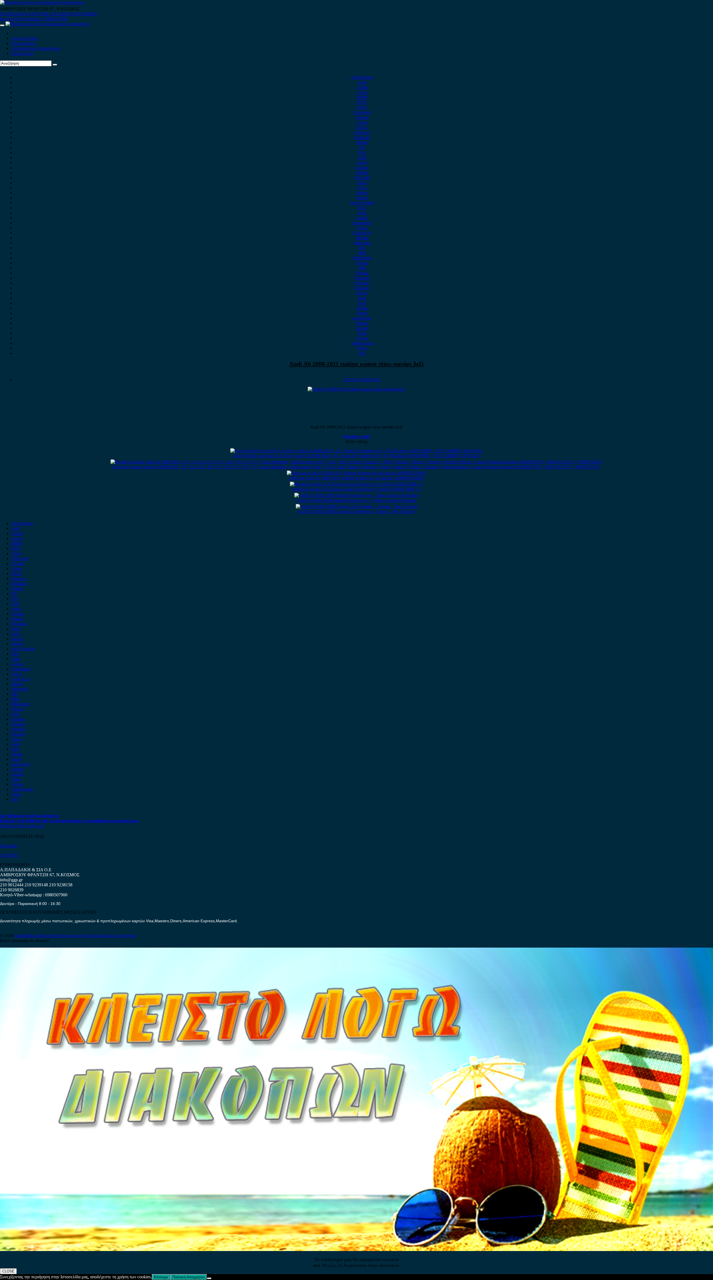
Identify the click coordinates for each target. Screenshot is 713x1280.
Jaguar (362, 197)
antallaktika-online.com (35, 935)
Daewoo (362, 132)
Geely (362, 162)
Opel (362, 268)
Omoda (361, 273)
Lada (362, 212)
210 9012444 (11, 13)
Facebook (8, 845)
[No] (209, 1278)
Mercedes (361, 242)
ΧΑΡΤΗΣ (9, 855)
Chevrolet (362, 112)
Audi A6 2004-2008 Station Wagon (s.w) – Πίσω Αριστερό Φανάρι (356, 500)
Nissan (362, 263)
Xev (362, 353)
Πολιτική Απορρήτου (188, 1277)
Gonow (362, 167)
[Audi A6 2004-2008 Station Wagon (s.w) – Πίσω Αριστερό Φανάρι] (356, 495)
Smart (362, 313)
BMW (362, 97)
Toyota (362, 338)
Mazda (362, 237)
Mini (362, 252)
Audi (362, 82)
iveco (362, 187)
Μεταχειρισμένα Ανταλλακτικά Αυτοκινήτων (96, 935)
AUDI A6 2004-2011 (362, 379)
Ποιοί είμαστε (23, 43)
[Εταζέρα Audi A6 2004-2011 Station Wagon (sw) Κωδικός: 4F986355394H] (356, 473)
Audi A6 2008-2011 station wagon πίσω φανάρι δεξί (356, 363)
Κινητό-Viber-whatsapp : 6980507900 (33, 18)
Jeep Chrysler (362, 202)
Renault (362, 288)
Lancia (362, 217)
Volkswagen (362, 343)
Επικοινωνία (22, 53)
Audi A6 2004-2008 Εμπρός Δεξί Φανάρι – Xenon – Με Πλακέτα (356, 511)
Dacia (362, 127)
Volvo (362, 348)
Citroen (361, 117)
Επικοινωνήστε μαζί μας (21, 825)
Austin (362, 87)
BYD (362, 102)
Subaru (362, 323)
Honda (362, 172)
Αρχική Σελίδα (24, 38)
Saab (362, 298)
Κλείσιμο (161, 1277)
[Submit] (55, 64)
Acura (361, 92)
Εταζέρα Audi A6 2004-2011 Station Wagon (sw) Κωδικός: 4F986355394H (356, 478)
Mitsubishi (362, 257)
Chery (361, 107)
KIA (362, 207)
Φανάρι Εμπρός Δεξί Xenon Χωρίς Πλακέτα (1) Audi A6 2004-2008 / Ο (356, 489)
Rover (361, 293)
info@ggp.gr (11, 879)
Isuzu (362, 182)
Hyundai (362, 177)
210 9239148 (36, 13)
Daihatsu (362, 137)
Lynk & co (362, 232)
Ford (362, 157)
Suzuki (362, 328)
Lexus (361, 227)
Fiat (362, 152)
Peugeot (362, 278)
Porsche (362, 283)
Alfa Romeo (362, 77)
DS (362, 147)
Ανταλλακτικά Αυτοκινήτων (36, 48)
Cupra (361, 122)
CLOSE (8, 1271)
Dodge (362, 142)
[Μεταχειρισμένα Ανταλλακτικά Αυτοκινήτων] (356, 1249)
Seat (362, 303)
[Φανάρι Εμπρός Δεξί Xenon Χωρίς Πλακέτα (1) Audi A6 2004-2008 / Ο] (356, 484)
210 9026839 (85, 13)
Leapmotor (362, 222)
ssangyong (362, 318)
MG (362, 247)
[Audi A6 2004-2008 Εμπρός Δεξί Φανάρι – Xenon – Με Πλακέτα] (356, 506)
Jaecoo (362, 192)
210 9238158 (61, 13)
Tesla (362, 333)
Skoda (362, 308)
